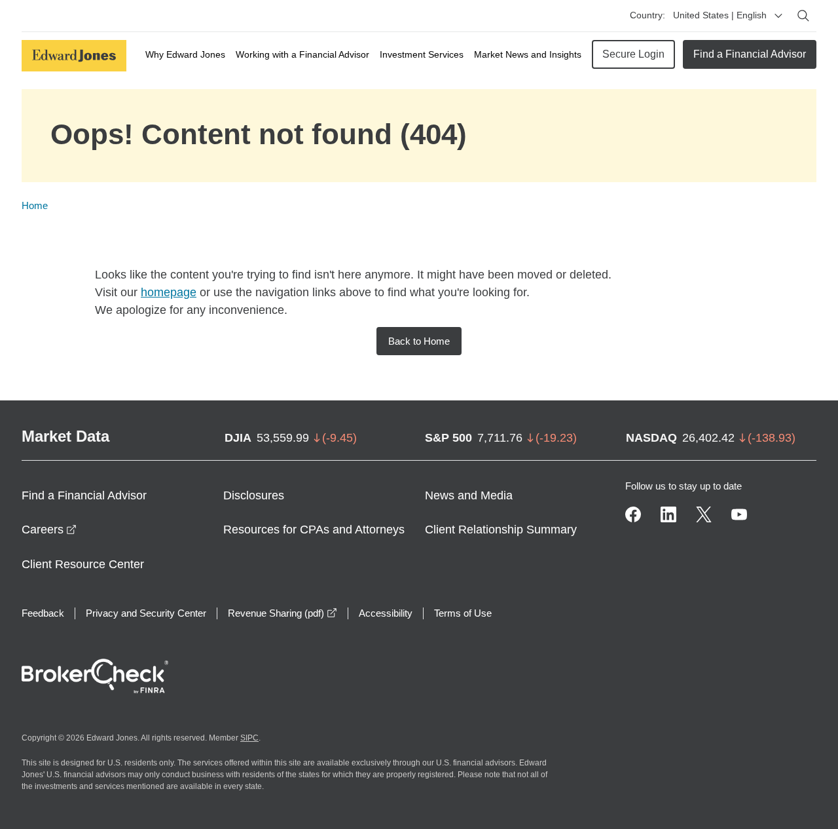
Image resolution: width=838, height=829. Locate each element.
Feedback (43, 613)
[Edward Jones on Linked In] (668, 514)
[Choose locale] (778, 15)
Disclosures (253, 495)
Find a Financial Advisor (749, 54)
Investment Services (422, 54)
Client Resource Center (83, 564)
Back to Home (419, 341)
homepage (168, 292)
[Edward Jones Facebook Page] (633, 514)
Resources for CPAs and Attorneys (314, 529)
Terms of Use (463, 613)
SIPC (249, 737)
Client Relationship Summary (501, 529)
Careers (49, 529)
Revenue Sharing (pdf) (282, 613)
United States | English (720, 15)
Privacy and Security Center (146, 613)
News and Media (469, 495)
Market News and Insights (527, 54)
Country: (647, 15)
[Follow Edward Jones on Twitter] (704, 514)
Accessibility (385, 613)
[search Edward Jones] (803, 16)
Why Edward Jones (185, 54)
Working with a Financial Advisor (302, 54)
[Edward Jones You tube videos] (739, 514)
